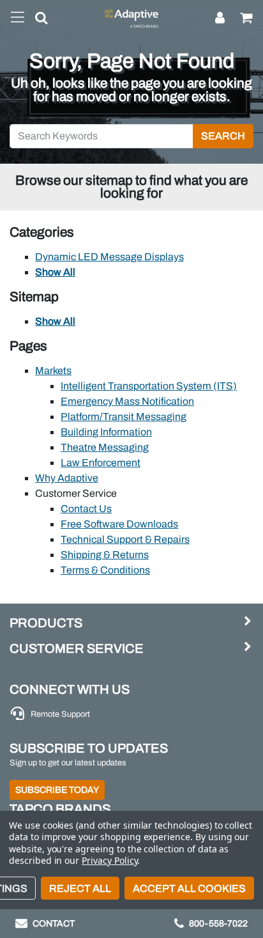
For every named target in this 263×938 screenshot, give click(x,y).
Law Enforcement (100, 462)
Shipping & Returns (105, 554)
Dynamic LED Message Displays (109, 256)
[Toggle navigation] (17, 18)
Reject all (80, 888)
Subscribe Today (57, 790)
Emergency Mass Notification (127, 401)
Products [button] (46, 622)
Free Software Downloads (119, 524)
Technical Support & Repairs (125, 539)
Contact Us (86, 508)
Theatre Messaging (105, 447)
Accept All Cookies (189, 888)
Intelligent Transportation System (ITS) (149, 385)
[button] (36, 20)
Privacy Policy (109, 860)
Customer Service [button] (77, 648)
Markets (53, 370)
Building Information (106, 431)
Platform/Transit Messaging (123, 416)
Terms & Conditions (105, 570)
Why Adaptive (66, 478)
